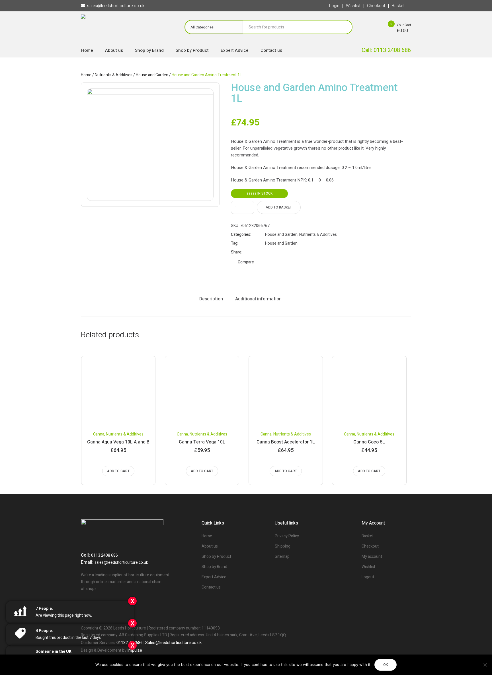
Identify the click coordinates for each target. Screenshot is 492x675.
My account (372, 557)
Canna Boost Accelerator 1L (286, 442)
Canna (98, 434)
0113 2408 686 (104, 555)
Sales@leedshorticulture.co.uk (173, 642)
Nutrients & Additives (113, 75)
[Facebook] (387, 628)
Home (86, 75)
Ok (385, 664)
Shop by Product (216, 557)
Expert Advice (214, 577)
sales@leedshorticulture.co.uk (121, 562)
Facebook (267, 252)
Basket (368, 536)
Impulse (134, 650)
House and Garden (152, 75)
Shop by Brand (214, 567)
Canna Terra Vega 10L (202, 442)
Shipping (282, 546)
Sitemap (282, 557)
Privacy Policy (287, 536)
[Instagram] (406, 628)
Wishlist (368, 567)
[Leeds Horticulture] (127, 28)
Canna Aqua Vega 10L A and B (118, 442)
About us (210, 546)
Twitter (275, 252)
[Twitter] (397, 628)
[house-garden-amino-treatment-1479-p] (150, 144)
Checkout (370, 546)
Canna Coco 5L (369, 442)
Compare (246, 262)
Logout (368, 577)
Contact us (211, 587)
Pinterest (282, 252)
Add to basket (279, 207)
